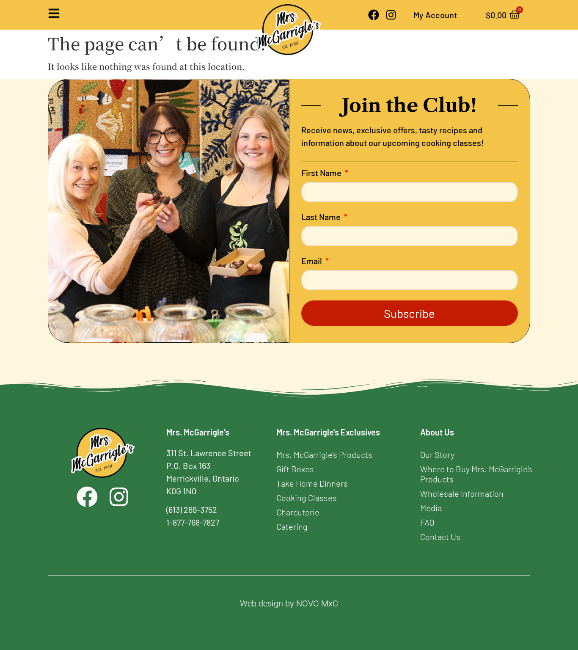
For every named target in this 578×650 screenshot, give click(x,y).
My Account (435, 15)
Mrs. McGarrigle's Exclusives (328, 432)
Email (312, 261)
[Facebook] (373, 14)
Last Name (321, 217)
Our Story (437, 454)
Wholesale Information (462, 493)
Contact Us (440, 537)
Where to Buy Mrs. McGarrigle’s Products (476, 474)
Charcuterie (297, 512)
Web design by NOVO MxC (289, 603)
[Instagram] (390, 14)
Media (431, 508)
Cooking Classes (306, 498)
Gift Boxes (295, 469)
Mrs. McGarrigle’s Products (324, 454)
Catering (292, 526)
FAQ (427, 522)
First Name (322, 173)
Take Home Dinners (312, 483)
